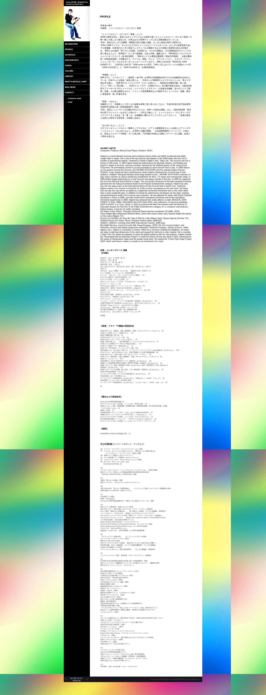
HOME (70, 102)
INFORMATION (71, 44)
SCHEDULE (70, 55)
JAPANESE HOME (74, 98)
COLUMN (69, 71)
